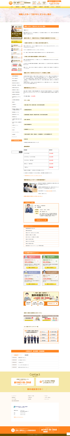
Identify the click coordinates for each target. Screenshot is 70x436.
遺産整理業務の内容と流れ (30, 228)
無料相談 (23, 6)
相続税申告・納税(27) (15, 89)
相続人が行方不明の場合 (30, 241)
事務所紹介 (17, 6)
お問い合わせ (58, 6)
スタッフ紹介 (14, 399)
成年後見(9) (14, 106)
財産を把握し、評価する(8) (16, 85)
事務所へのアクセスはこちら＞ (18, 417)
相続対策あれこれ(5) (15, 114)
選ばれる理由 (47, 6)
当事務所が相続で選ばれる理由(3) (17, 119)
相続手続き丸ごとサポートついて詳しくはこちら (33, 175)
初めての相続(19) (15, 78)
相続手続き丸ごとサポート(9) (16, 97)
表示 (27, 30)
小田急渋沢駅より (34, 2)
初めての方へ (39, 3)
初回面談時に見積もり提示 (44, 3)
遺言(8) (13, 102)
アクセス (52, 6)
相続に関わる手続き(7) (16, 82)
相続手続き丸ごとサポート (28, 226)
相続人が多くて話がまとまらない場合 (32, 232)
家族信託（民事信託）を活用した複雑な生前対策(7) (17, 109)
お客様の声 (41, 6)
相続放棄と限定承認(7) (16, 94)
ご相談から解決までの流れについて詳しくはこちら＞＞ (33, 196)
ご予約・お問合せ (47, 397)
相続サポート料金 (31, 395)
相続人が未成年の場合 (30, 239)
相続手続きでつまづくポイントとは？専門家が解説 (34, 245)
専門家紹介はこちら (40, 220)
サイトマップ (14, 136)
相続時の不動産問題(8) (16, 92)
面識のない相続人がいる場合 (31, 234)
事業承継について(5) (15, 112)
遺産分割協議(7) (14, 80)
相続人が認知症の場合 (30, 243)
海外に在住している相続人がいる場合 (32, 237)
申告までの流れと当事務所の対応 (17, 123)
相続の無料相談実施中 (15, 400)
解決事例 (35, 6)
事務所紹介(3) (14, 116)
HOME (12, 6)
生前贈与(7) (14, 104)
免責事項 (13, 134)
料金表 (29, 6)
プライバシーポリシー (15, 132)
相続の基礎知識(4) (15, 76)
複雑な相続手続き (29, 230)
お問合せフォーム (15, 125)
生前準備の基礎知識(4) (16, 99)
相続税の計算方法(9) (15, 87)
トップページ (14, 395)
